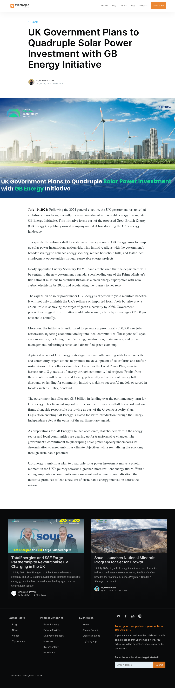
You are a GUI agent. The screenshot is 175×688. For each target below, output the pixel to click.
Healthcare (49, 652)
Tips (133, 5)
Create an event (91, 635)
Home (104, 5)
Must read (48, 641)
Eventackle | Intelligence (22, 675)
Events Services (51, 630)
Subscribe (158, 5)
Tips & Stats (18, 641)
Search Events (90, 630)
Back (33, 22)
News (123, 5)
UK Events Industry (53, 635)
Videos (143, 5)
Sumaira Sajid (45, 80)
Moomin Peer (108, 587)
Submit (159, 664)
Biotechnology (51, 647)
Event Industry (51, 624)
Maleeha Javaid (27, 592)
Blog (114, 5)
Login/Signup (90, 641)
